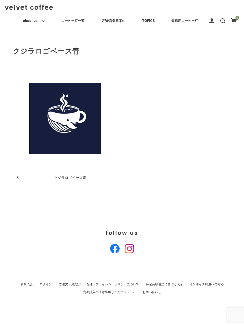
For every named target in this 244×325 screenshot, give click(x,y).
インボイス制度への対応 (207, 284)
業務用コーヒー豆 (184, 20)
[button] (223, 20)
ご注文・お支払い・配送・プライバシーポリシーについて (99, 284)
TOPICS (148, 20)
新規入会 (26, 284)
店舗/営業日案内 (113, 20)
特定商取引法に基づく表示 (164, 284)
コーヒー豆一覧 (73, 20)
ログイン (46, 284)
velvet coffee (29, 7)
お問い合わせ (151, 292)
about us (30, 20)
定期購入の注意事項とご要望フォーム (109, 292)
